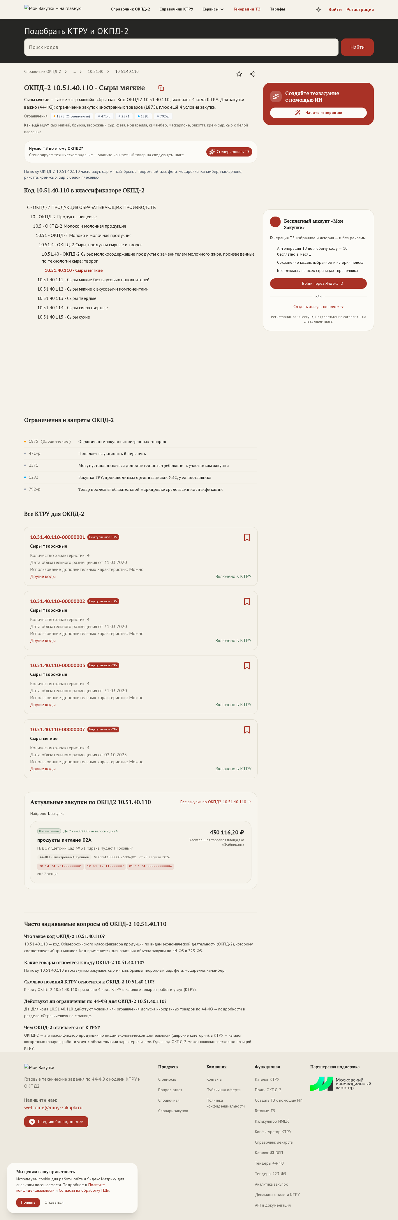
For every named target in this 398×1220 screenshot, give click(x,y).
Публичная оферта (224, 1089)
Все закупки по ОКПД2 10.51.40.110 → (215, 801)
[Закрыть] (364, 218)
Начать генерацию (323, 112)
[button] (84, 87)
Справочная (168, 1100)
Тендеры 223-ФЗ (270, 1173)
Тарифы (277, 9)
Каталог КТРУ (267, 1079)
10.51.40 (95, 71)
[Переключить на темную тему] (318, 9)
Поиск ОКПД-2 (268, 1089)
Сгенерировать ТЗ (233, 151)
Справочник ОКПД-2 (130, 9)
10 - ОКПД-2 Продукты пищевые (63, 216)
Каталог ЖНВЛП (269, 1152)
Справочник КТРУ (176, 9)
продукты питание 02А (64, 839)
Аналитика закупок (271, 1184)
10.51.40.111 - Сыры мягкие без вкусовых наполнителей (93, 279)
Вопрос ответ (170, 1089)
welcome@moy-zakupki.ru (53, 1107)
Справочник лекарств (274, 1142)
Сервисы (210, 9)
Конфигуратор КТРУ (273, 1131)
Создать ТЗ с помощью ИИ (278, 1100)
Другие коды (43, 576)
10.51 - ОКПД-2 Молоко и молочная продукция (83, 235)
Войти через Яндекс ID (322, 283)
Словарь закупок (173, 1110)
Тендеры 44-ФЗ (269, 1163)
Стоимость (167, 1079)
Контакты (214, 1079)
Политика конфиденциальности (226, 1103)
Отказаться (54, 1202)
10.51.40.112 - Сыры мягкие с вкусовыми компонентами (93, 289)
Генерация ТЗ (247, 9)
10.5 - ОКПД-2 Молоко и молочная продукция (79, 226)
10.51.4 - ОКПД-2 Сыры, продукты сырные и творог (90, 244)
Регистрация (360, 9)
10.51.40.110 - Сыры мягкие (74, 270)
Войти (335, 9)
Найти (357, 47)
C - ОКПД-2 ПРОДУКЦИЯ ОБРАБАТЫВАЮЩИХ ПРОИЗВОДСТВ (91, 207)
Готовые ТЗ (265, 1110)
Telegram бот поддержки (60, 1121)
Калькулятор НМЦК (272, 1121)
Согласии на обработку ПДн (84, 1190)
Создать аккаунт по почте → (318, 306)
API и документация (273, 1205)
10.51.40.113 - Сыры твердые (66, 298)
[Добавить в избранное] (239, 74)
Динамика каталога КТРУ (277, 1194)
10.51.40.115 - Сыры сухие (63, 317)
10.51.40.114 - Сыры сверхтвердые (72, 307)
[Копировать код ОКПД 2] (161, 88)
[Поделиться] (252, 74)
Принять (28, 1202)
